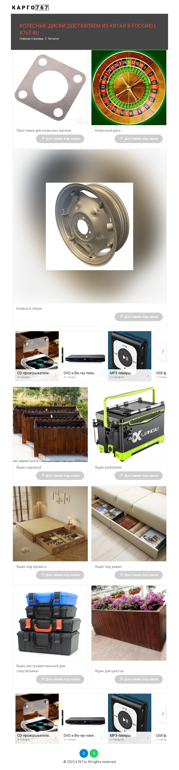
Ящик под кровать (31, 567)
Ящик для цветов (109, 671)
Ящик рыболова (108, 467)
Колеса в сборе (29, 308)
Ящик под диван (108, 567)
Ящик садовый (28, 467)
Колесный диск (108, 130)
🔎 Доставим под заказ (60, 139)
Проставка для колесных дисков (43, 130)
